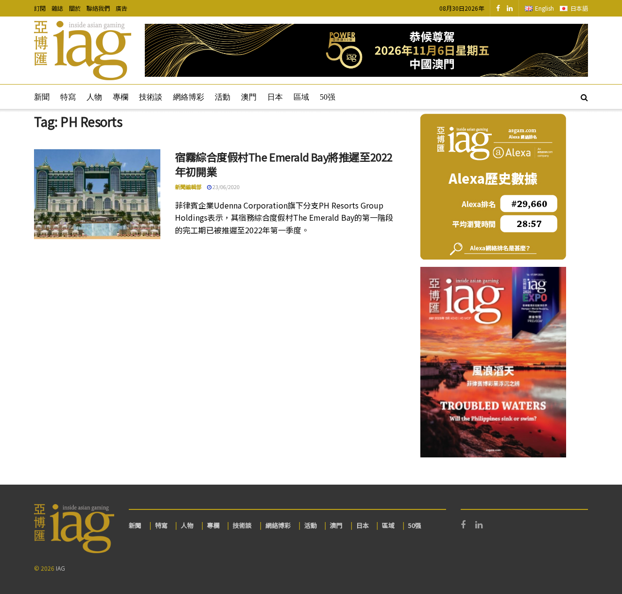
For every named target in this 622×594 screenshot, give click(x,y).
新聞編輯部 (188, 187)
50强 (327, 97)
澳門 (249, 97)
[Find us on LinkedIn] (510, 8)
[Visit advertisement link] (366, 50)
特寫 (68, 97)
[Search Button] (584, 97)
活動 (222, 97)
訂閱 (40, 8)
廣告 (121, 8)
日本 (275, 97)
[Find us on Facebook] (498, 8)
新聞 (42, 97)
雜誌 (57, 8)
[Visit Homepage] (82, 50)
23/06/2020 (225, 187)
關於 (75, 8)
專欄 (120, 97)
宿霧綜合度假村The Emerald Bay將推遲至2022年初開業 (284, 164)
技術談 (150, 97)
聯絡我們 (98, 8)
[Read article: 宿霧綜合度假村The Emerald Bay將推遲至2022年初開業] (97, 194)
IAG (60, 568)
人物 (94, 97)
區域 (301, 97)
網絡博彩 (188, 97)
